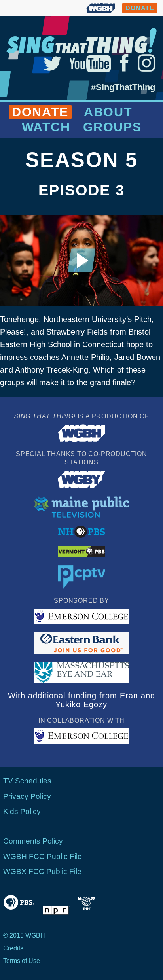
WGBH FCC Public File (42, 856)
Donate (40, 112)
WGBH (100, 8)
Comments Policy (33, 841)
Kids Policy (22, 811)
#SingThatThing (123, 87)
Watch (46, 127)
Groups (112, 127)
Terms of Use (21, 960)
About (108, 112)
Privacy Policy (27, 796)
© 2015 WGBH (24, 935)
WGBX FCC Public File (42, 871)
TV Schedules (27, 781)
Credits (13, 948)
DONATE (139, 8)
